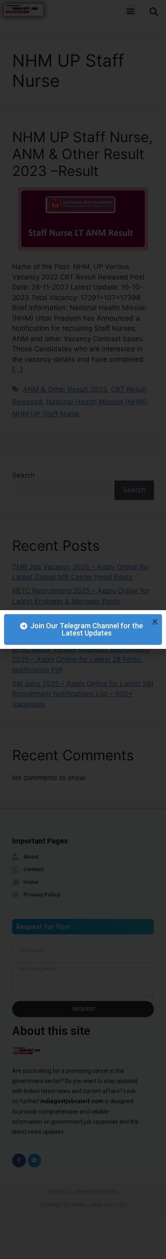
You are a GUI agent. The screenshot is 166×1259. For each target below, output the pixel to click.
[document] (83, 629)
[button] (155, 621)
